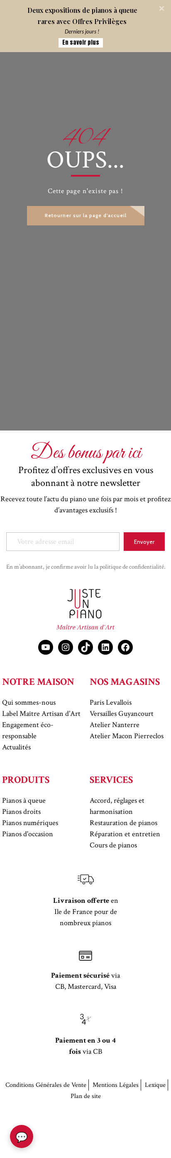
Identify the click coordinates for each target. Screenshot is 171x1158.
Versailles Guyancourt (122, 713)
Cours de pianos (113, 845)
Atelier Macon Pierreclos (127, 736)
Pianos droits (21, 811)
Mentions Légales (116, 1085)
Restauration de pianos (123, 823)
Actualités (16, 747)
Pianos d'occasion (27, 834)
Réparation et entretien (125, 834)
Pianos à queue (24, 800)
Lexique (155, 1085)
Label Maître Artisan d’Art (41, 713)
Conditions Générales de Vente (45, 1085)
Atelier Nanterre (114, 725)
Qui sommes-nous (29, 702)
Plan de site (86, 1096)
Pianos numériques (30, 823)
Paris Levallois (111, 702)
